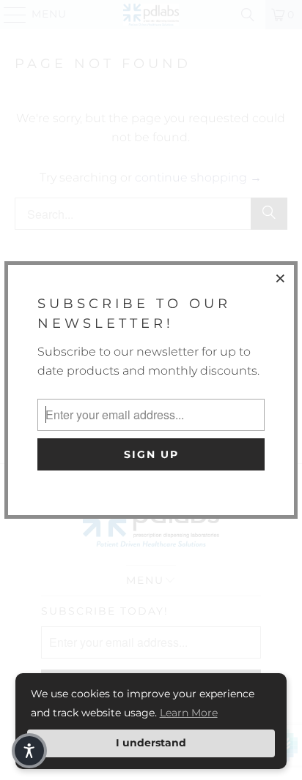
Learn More (189, 712)
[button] (29, 750)
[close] (281, 278)
